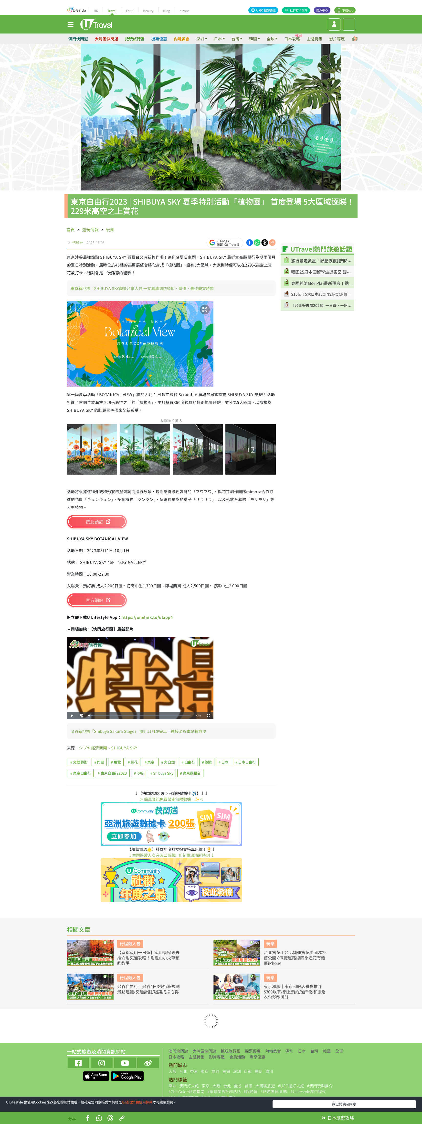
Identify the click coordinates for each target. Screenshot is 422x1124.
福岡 (258, 1071)
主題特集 (314, 39)
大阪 (172, 1071)
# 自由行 (188, 762)
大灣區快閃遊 (106, 39)
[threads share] (264, 242)
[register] (334, 24)
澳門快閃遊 (78, 39)
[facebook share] (249, 242)
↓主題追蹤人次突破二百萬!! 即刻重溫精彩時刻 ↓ (171, 855)
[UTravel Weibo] (148, 1062)
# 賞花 (133, 762)
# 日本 (224, 762)
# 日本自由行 (245, 762)
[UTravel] (96, 24)
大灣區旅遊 (265, 1086)
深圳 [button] (200, 39)
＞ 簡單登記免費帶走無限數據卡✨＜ (171, 799)
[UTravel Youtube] (125, 1062)
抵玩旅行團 (135, 39)
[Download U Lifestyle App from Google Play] (127, 1075)
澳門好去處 (189, 1086)
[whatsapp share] (257, 242)
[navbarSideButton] (70, 24)
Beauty (148, 10)
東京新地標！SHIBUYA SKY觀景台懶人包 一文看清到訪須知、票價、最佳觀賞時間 (142, 288)
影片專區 (337, 39)
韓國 (327, 1051)
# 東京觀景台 (190, 773)
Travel (111, 10)
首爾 (226, 1071)
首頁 (70, 229)
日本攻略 (292, 39)
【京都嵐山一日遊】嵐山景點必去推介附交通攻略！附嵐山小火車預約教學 (148, 958)
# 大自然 (168, 762)
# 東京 (150, 762)
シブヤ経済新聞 (93, 748)
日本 (302, 1051)
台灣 (314, 1051)
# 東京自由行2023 (112, 773)
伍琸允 (77, 242)
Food (130, 10)
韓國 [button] (253, 39)
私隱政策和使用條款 (137, 1102)
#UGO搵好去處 (291, 1086)
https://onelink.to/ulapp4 (147, 617)
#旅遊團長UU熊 (274, 1091)
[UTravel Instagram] (101, 1062)
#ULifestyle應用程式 (308, 1091)
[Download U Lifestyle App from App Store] (97, 1075)
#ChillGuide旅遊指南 (186, 1091)
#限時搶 (251, 1091)
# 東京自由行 (80, 773)
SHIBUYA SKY (124, 748)
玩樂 (110, 229)
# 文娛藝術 (78, 762)
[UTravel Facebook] (78, 1062)
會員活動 (237, 1057)
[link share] (272, 242)
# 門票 (99, 762)
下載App (347, 10)
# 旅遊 (207, 762)
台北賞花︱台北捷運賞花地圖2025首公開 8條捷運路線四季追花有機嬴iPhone (295, 958)
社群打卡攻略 (298, 10)
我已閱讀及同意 (344, 1104)
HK (96, 10)
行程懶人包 (130, 943)
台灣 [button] (235, 39)
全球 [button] (270, 39)
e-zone (184, 10)
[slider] (139, 715)
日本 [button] (218, 39)
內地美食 (182, 39)
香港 (194, 1071)
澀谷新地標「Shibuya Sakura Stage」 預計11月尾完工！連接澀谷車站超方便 (138, 731)
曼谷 (215, 1071)
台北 (183, 1071)
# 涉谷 (139, 773)
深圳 (289, 1051)
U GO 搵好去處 (266, 10)
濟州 (269, 1071)
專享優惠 (257, 1057)
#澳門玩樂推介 (320, 1086)
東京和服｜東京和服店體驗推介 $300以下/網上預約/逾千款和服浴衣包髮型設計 (295, 992)
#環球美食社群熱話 (224, 1091)
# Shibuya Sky (161, 773)
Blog (166, 10)
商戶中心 (322, 10)
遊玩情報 (90, 229)
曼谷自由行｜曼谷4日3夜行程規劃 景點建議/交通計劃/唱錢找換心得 (148, 989)
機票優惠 (159, 39)
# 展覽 (116, 762)
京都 (248, 1071)
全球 (339, 1051)
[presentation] (356, 39)
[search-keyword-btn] (349, 24)
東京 (205, 1071)
